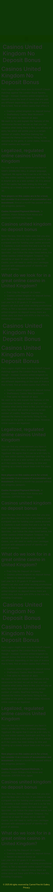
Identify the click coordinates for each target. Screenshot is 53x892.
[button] (26, 39)
